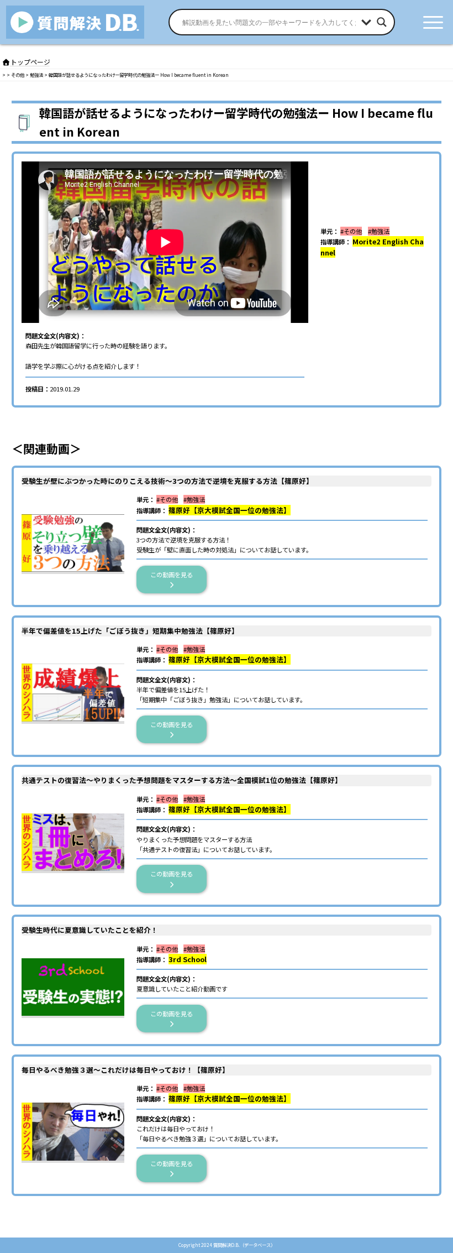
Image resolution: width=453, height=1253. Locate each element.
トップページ (30, 61)
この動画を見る (174, 574)
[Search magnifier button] (381, 22)
